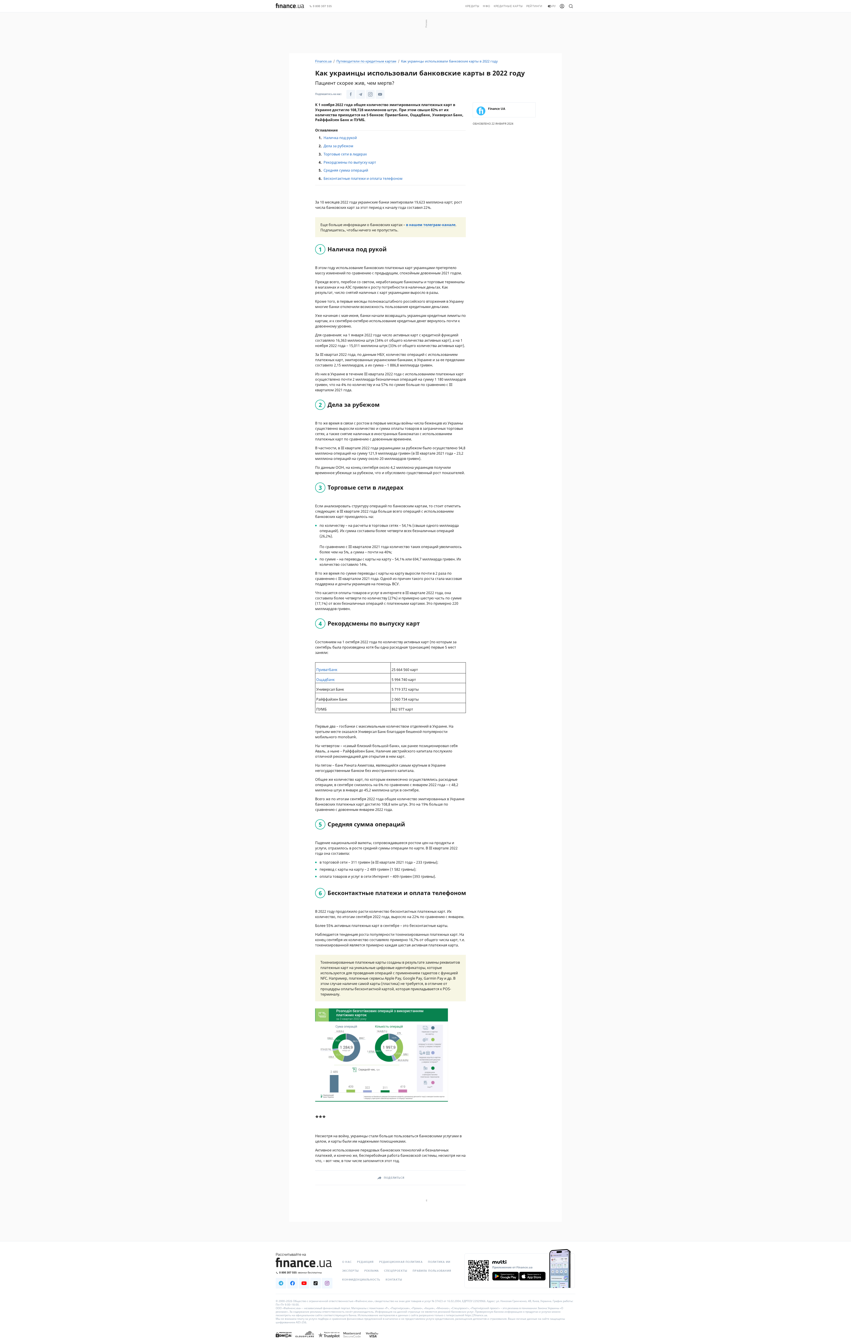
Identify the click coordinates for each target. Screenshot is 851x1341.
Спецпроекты (395, 1270)
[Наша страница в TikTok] (315, 1283)
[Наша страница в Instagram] (370, 94)
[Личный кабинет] (562, 6)
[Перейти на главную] (290, 6)
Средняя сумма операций (346, 170)
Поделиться (394, 1177)
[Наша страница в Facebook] (350, 94)
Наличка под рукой (340, 137)
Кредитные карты (508, 6)
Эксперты (350, 1270)
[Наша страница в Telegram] (360, 94)
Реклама (371, 1270)
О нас (347, 1261)
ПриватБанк (326, 669)
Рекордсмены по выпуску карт (350, 162)
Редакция (365, 1261)
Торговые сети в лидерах (345, 154)
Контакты (394, 1279)
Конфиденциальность (361, 1279)
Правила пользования (432, 1270)
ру (554, 6)
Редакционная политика (401, 1261)
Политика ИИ (439, 1261)
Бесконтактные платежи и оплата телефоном (363, 178)
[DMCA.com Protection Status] (284, 1339)
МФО (486, 6)
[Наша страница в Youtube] (380, 94)
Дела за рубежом (338, 145)
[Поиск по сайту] (570, 6)
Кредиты (472, 6)
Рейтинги (534, 6)
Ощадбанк (325, 679)
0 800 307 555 (322, 6)
